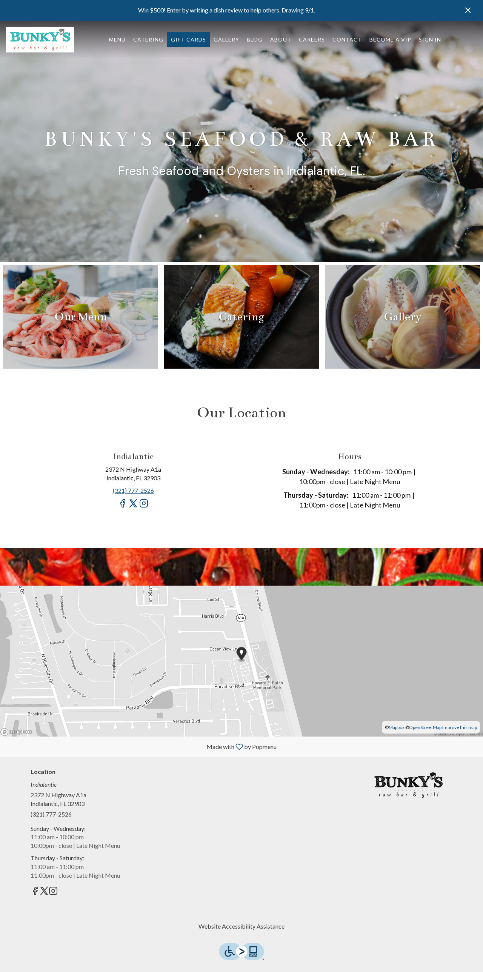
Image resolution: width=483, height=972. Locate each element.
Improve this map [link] (459, 727)
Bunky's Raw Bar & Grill (408, 785)
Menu (117, 39)
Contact (347, 39)
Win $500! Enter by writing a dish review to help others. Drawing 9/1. (226, 10)
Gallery (226, 39)
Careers (312, 39)
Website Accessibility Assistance (241, 926)
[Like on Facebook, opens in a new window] (122, 506)
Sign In (430, 39)
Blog (255, 39)
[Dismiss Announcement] (468, 10)
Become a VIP (390, 39)
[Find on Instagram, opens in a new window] (143, 506)
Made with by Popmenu (141, 746)
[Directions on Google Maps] (241, 660)
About (280, 39)
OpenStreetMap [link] (425, 727)
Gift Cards (188, 39)
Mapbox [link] (397, 727)
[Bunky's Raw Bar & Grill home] (40, 40)
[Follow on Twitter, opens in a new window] (133, 506)
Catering (148, 39)
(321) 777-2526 (51, 814)
